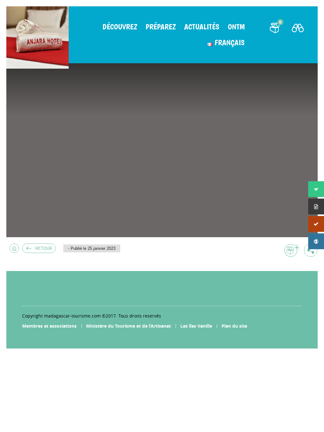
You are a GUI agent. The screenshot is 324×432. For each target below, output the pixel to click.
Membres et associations (49, 326)
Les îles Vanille (196, 326)
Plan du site (234, 326)
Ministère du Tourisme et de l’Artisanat (128, 326)
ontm (236, 27)
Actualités (201, 27)
